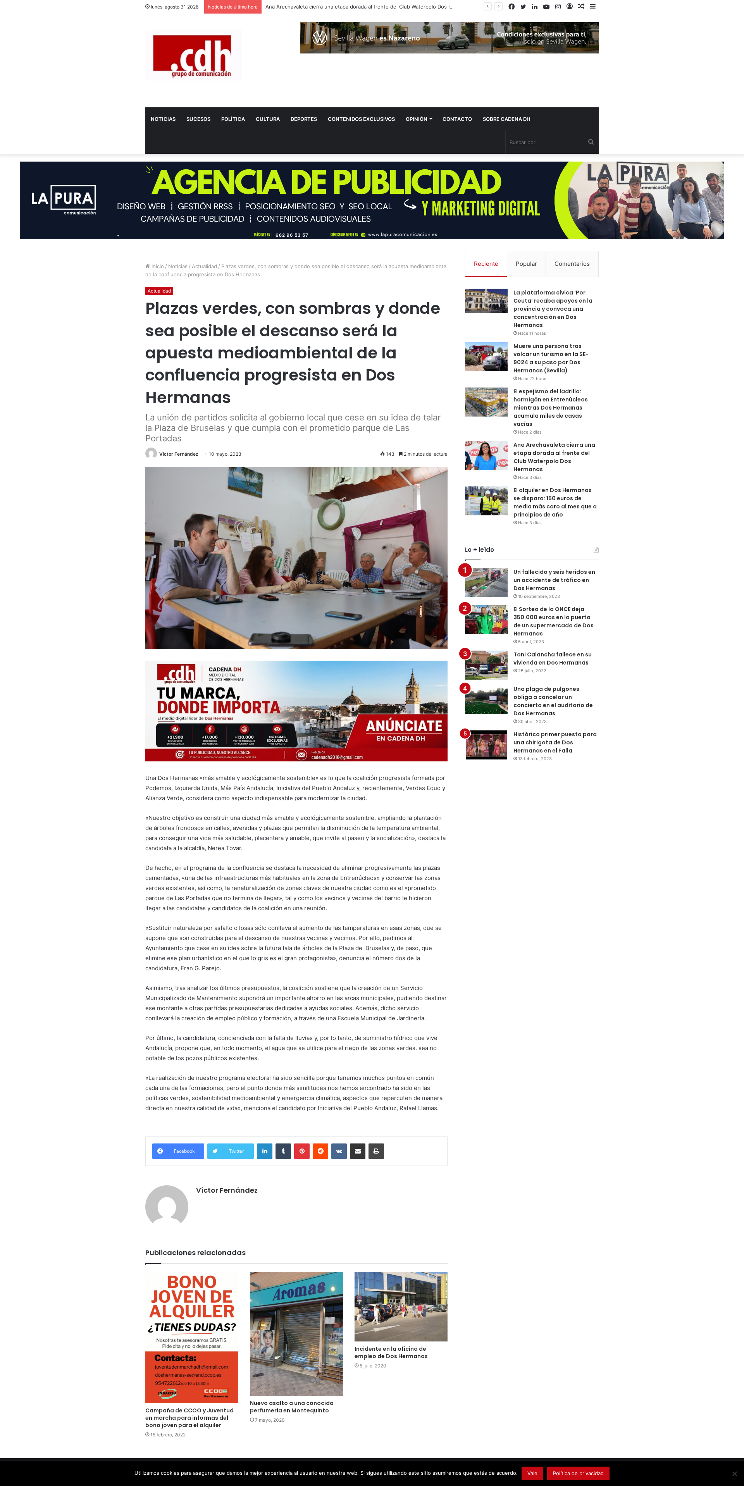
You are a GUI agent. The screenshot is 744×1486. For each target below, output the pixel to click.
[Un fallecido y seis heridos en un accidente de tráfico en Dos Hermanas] (486, 582)
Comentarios (572, 263)
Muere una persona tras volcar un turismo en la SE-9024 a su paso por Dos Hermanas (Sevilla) (551, 358)
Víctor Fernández (178, 454)
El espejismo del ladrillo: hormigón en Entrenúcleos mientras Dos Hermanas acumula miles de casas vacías (550, 407)
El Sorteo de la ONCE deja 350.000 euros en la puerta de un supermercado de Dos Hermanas (553, 621)
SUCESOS (198, 119)
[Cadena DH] (193, 55)
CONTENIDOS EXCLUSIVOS (361, 119)
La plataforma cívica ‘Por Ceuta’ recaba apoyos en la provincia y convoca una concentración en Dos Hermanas (552, 309)
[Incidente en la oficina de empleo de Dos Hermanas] (401, 1306)
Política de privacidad (578, 1473)
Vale (532, 1473)
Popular (526, 263)
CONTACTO (457, 119)
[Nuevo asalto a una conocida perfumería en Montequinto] (296, 1334)
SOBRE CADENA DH (506, 119)
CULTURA (268, 119)
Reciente (486, 263)
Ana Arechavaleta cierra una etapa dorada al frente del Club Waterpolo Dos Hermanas (369, 6)
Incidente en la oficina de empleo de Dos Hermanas (391, 1352)
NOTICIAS (163, 119)
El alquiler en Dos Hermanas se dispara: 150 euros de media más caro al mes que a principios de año (555, 502)
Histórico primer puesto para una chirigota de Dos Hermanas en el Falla (555, 742)
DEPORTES (304, 119)
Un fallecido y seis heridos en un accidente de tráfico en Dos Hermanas (554, 580)
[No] (734, 1473)
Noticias (178, 266)
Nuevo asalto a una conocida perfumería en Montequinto (292, 1406)
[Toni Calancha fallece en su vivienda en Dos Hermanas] (486, 665)
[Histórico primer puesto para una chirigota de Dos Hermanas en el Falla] (486, 744)
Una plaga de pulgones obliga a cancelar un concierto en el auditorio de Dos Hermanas (553, 701)
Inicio (157, 266)
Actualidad (204, 266)
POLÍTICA (233, 119)
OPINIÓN (416, 119)
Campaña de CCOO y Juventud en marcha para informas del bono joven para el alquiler (189, 1418)
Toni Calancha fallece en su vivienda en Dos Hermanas (552, 658)
